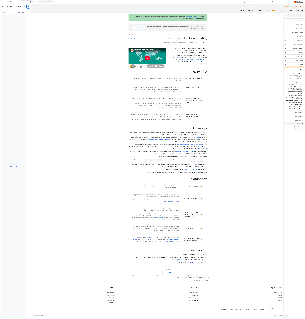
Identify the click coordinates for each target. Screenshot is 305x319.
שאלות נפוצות (111, 302)
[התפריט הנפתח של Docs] (248, 2)
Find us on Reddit (194, 292)
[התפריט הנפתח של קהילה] (240, 2)
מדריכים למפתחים (277, 290)
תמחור (258, 2)
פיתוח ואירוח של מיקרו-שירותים (195, 262)
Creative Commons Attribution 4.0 (180, 276)
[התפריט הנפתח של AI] (278, 10)
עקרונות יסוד (289, 10)
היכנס (3, 2)
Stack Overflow (110, 292)
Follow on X (195, 295)
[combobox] (46, 1)
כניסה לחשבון (13, 166)
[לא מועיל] (130, 34)
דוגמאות (242, 10)
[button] (295, 25)
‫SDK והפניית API (278, 292)
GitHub (280, 300)
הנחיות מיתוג (111, 300)
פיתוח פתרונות (285, 2)
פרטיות (275, 315)
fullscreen (5, 6)
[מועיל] (132, 34)
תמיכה (235, 2)
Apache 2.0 (157, 276)
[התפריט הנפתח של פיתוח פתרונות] (279, 2)
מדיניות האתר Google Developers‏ (138, 276)
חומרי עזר (250, 10)
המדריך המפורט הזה (176, 259)
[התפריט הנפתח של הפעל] (270, 2)
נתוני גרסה (111, 297)
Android (262, 309)
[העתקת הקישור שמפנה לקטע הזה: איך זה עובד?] (191, 129)
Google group (110, 295)
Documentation (297, 7)
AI (280, 10)
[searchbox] (294, 15)
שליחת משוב (133, 38)
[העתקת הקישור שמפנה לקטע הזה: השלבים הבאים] (188, 251)
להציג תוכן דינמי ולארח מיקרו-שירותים (160, 140)
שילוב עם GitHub (159, 105)
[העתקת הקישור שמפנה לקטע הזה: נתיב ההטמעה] (189, 179)
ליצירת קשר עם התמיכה (108, 290)
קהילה (243, 2)
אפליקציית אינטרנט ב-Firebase (156, 237)
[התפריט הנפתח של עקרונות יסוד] (284, 10)
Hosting (286, 7)
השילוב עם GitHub (158, 218)
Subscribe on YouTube (192, 297)
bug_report (8, 6)
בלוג (18, 2)
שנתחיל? (203, 65)
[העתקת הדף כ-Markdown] (176, 38)
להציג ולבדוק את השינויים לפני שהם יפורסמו (189, 145)
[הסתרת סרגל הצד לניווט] (285, 316)
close (2, 6)
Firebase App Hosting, (191, 16)
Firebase (205, 34)
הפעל (273, 2)
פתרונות (265, 2)
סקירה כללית (299, 10)
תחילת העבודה (199, 254)
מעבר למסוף (11, 2)
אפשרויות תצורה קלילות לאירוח (185, 152)
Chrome (254, 309)
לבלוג (196, 290)
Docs (251, 2)
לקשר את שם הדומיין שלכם (189, 169)
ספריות (280, 297)
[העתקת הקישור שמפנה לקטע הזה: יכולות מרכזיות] (189, 72)
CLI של (196, 138)
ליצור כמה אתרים (192, 165)
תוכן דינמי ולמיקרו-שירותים (170, 202)
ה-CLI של (169, 186)
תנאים (280, 315)
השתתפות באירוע (193, 300)
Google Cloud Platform (236, 309)
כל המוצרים (224, 309)
